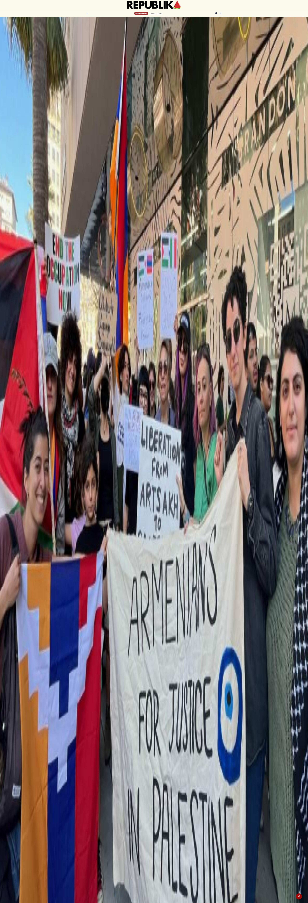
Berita (153, 13)
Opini (160, 13)
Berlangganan (141, 13)
